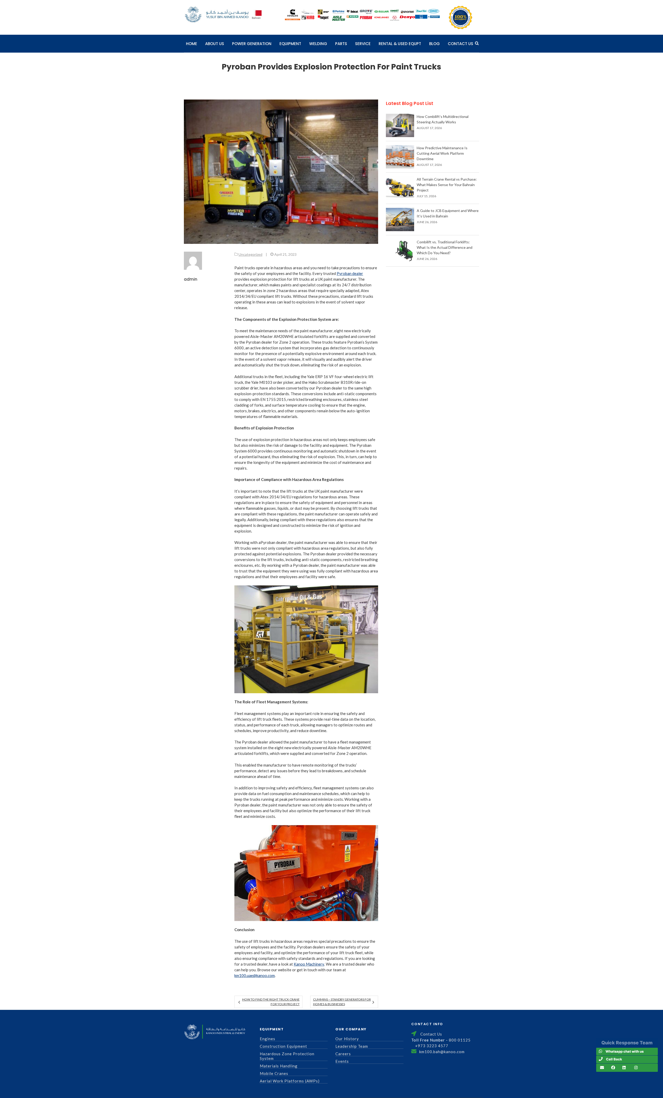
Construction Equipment (283, 1046)
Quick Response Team (627, 1042)
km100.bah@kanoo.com (442, 1051)
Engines (267, 1038)
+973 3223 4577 (431, 1045)
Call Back (614, 1059)
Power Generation (251, 43)
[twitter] (636, 1067)
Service (363, 43)
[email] (602, 1067)
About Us (214, 43)
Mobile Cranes (274, 1073)
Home (191, 43)
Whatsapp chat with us (625, 1051)
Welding (318, 43)
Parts (341, 43)
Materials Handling (279, 1066)
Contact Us (460, 43)
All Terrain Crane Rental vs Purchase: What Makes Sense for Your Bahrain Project (447, 184)
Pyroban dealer (350, 273)
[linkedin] (624, 1067)
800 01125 (460, 1040)
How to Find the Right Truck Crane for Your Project (270, 1001)
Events (342, 1061)
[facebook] (613, 1067)
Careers (343, 1053)
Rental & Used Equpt (400, 43)
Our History (347, 1038)
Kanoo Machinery (309, 964)
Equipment (290, 43)
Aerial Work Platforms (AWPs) (290, 1081)
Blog (434, 43)
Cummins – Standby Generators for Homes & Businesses (342, 1001)
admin (190, 279)
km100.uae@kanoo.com (254, 975)
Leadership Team (351, 1046)
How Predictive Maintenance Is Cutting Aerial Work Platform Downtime (442, 153)
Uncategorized (250, 254)
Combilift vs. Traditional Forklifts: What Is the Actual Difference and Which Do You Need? (444, 247)
